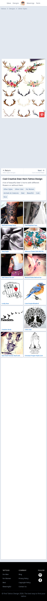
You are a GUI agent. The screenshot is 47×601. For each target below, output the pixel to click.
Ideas (9, 3)
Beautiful (30, 193)
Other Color (19, 189)
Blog (20, 574)
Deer (23, 193)
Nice (5, 197)
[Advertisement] (23, 34)
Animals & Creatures (11, 193)
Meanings (30, 3)
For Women (30, 189)
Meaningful (7, 586)
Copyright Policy (24, 582)
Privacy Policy (23, 578)
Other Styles (22, 9)
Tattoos (3, 9)
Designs (16, 3)
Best (4, 582)
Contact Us (23, 586)
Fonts (38, 3)
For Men (6, 574)
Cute (37, 193)
